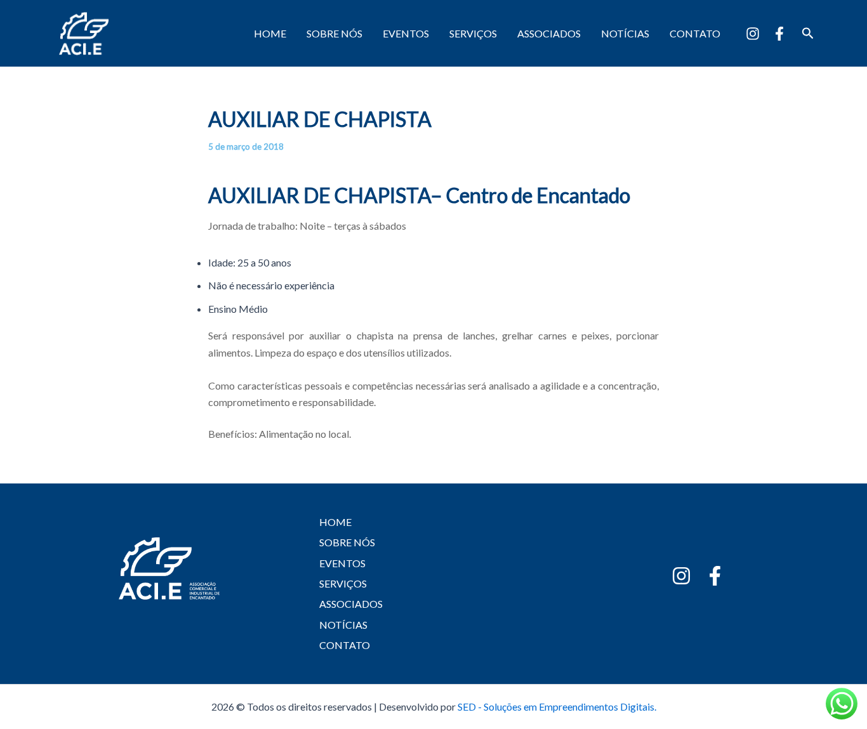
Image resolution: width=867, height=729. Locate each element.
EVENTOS (406, 33)
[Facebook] (779, 33)
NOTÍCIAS (625, 33)
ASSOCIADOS (549, 33)
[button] (808, 33)
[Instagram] (752, 33)
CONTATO (695, 33)
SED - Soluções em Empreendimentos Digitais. (557, 706)
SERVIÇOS (473, 33)
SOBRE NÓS (334, 33)
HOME (270, 33)
